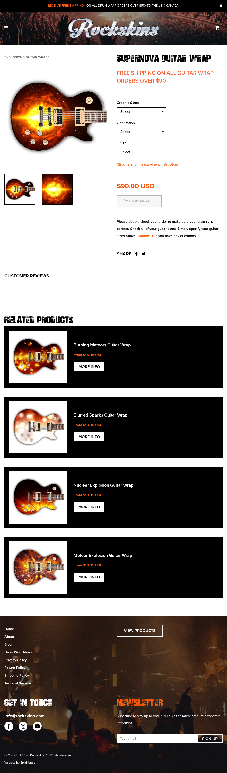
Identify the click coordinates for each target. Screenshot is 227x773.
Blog (8, 644)
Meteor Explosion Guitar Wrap (103, 555)
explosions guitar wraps (26, 57)
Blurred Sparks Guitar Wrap (101, 415)
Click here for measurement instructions (148, 164)
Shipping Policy (16, 675)
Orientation (126, 123)
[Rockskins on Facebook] (8, 726)
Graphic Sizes (128, 103)
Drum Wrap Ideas (18, 652)
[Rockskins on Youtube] (37, 726)
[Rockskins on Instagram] (23, 726)
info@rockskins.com (24, 716)
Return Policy (14, 668)
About (9, 637)
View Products (140, 630)
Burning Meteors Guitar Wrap (102, 345)
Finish (121, 143)
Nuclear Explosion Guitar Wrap (104, 485)
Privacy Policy (15, 660)
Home (9, 629)
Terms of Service (17, 683)
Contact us (146, 236)
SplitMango (27, 763)
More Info (89, 366)
